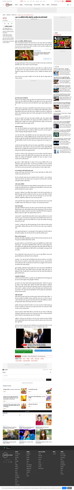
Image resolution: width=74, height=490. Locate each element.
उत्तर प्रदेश (16, 455)
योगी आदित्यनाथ (17, 453)
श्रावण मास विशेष (37, 4)
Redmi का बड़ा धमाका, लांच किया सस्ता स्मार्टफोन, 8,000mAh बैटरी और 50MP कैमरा (62, 147)
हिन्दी (21, 1)
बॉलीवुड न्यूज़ (28, 453)
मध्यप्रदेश (16, 466)
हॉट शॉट (28, 455)
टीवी (27, 473)
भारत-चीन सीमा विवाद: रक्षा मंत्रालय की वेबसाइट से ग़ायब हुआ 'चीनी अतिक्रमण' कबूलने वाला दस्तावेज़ (8, 29)
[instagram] (61, 1)
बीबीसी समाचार (14, 15)
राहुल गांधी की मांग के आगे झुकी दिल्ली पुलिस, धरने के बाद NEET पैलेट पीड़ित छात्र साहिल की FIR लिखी (62, 78)
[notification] (70, 5)
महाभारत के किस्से (19, 360)
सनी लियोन (28, 472)
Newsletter (68, 1)
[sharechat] (59, 1)
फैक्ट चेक (16, 481)
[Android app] (7, 448)
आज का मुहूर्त (63, 457)
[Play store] (68, 5)
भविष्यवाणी (40, 455)
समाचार (16, 4)
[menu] (4, 5)
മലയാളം (37, 1)
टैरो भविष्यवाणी (63, 464)
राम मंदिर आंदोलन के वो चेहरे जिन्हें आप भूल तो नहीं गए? (8, 42)
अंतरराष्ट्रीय (16, 461)
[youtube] (63, 1)
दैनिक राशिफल (63, 453)
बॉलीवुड (21, 4)
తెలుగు (34, 1)
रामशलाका (62, 466)
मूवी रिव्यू (28, 459)
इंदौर (16, 463)
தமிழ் (28, 1)
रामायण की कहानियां (26, 360)
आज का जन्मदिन (63, 455)
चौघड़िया (62, 468)
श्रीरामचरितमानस (54, 4)
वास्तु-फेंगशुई (62, 463)
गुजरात (16, 470)
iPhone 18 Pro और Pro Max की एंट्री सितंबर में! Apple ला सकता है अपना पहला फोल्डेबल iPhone (62, 122)
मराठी (31, 1)
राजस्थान (16, 473)
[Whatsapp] (64, 1)
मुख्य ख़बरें (16, 457)
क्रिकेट (43, 4)
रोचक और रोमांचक (34, 360)
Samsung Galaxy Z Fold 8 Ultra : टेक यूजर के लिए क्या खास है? (62, 114)
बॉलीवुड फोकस (29, 468)
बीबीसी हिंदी (8, 15)
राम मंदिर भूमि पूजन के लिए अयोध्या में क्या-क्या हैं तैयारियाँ (7, 35)
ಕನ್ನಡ (41, 1)
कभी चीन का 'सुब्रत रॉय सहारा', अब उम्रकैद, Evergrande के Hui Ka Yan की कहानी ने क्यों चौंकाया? (62, 69)
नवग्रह (61, 472)
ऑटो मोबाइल (17, 477)
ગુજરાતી (44, 1)
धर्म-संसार (42, 358)
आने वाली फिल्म (29, 466)
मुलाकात (28, 475)
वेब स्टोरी (28, 457)
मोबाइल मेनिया (58, 111)
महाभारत (39, 463)
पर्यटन (27, 463)
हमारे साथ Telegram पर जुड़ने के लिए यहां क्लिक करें (43, 350)
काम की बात (17, 475)
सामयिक (4, 15)
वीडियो (56, 33)
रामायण (39, 461)
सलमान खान (28, 470)
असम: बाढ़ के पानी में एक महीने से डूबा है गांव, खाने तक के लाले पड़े (8, 38)
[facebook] (55, 1)
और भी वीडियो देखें (57, 35)
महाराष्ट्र (16, 472)
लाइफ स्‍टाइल (37, 358)
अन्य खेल (54, 453)
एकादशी (39, 453)
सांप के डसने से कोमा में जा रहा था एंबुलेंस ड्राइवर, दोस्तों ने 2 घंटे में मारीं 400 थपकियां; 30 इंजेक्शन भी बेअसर (62, 103)
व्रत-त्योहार (39, 464)
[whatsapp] (12, 24)
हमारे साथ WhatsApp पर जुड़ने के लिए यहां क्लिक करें (24, 351)
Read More (24, 344)
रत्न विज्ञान (62, 473)
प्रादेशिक (16, 464)
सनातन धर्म (40, 457)
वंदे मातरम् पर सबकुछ (28, 4)
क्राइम (16, 479)
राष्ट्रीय (16, 459)
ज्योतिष (47, 4)
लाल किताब (62, 461)
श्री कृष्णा (39, 459)
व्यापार (16, 483)
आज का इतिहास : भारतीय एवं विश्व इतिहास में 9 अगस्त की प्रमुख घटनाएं (33, 356)
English (24, 1)
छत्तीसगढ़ (16, 468)
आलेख (28, 461)
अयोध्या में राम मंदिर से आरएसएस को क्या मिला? (8, 32)
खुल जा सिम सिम (29, 464)
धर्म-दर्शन (39, 466)
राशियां (62, 459)
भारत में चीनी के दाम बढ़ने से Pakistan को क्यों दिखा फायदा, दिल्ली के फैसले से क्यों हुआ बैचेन (62, 95)
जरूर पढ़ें (57, 67)
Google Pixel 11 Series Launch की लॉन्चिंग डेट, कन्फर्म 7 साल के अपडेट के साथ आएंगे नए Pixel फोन (62, 130)
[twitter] (57, 1)
